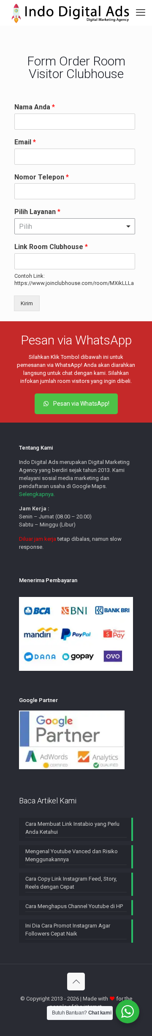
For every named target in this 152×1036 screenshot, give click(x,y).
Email (25, 142)
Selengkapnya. (37, 494)
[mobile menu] (140, 12)
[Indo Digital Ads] (70, 12)
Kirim (27, 303)
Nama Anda (34, 107)
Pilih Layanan (37, 212)
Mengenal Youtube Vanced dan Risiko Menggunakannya (71, 855)
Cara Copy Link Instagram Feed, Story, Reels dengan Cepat (71, 883)
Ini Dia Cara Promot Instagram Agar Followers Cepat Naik (67, 929)
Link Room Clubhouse (51, 247)
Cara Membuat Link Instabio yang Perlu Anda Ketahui (72, 828)
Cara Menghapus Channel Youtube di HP (74, 906)
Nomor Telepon (41, 177)
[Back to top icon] (76, 981)
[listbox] (74, 226)
